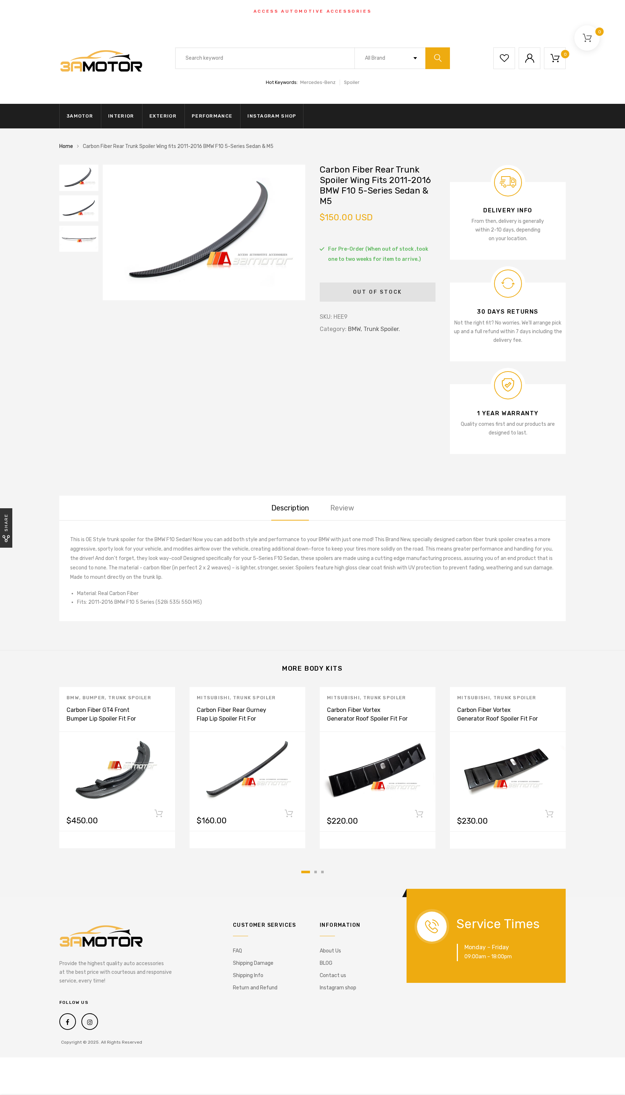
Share (6, 522)
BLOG (326, 963)
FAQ (237, 951)
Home (66, 146)
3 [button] (322, 872)
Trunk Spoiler (129, 697)
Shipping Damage (253, 963)
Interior (121, 116)
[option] (204, 232)
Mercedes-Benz (318, 82)
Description (290, 508)
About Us (330, 951)
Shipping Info (248, 975)
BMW (73, 697)
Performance (212, 116)
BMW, (355, 329)
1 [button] (305, 872)
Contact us (333, 975)
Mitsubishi (213, 697)
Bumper (93, 697)
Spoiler (352, 82)
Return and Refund (255, 988)
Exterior (163, 116)
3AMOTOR (80, 116)
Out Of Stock (378, 292)
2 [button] (315, 872)
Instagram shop (271, 116)
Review (342, 508)
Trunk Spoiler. (381, 329)
